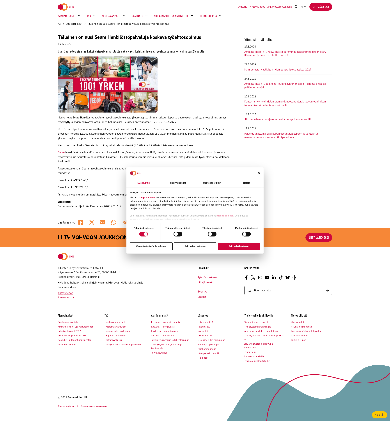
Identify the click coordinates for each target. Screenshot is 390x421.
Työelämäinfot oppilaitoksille (306, 331)
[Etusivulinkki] (66, 7)
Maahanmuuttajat (207, 348)
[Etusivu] (59, 24)
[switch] (178, 234)
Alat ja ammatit (111, 16)
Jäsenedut (203, 331)
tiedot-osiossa (225, 215)
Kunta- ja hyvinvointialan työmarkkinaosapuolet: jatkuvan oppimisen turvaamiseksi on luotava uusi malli (285, 103)
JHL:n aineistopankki (301, 326)
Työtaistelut (250, 351)
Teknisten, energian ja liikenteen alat (170, 339)
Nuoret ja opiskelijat (208, 344)
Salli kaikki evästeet (239, 246)
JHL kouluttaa (205, 335)
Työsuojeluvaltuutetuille (257, 360)
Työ (89, 16)
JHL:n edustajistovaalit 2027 (72, 335)
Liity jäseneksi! (205, 322)
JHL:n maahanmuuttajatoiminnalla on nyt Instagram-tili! (277, 119)
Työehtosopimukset (115, 322)
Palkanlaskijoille (299, 335)
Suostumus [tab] (143, 182)
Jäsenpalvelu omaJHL (209, 353)
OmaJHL (242, 6)
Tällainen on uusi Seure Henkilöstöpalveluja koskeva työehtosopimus (128, 23)
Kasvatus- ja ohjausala (163, 326)
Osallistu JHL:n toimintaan (211, 339)
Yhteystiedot (257, 6)
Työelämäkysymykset (115, 326)
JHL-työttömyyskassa (280, 6)
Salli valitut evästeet (195, 246)
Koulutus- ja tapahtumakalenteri (75, 339)
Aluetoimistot (66, 297)
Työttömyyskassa (208, 277)
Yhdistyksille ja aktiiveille (171, 16)
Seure (61, 152)
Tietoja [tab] (246, 182)
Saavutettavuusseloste (94, 406)
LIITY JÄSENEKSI (319, 237)
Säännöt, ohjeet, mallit (256, 322)
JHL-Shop (203, 357)
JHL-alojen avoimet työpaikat (166, 322)
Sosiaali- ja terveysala (162, 335)
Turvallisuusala (159, 352)
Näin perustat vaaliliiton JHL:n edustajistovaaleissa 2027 (277, 69)
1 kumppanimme (145, 197)
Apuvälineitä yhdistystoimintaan (261, 331)
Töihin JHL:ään (298, 339)
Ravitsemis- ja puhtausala (164, 331)
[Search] (327, 290)
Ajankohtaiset (67, 16)
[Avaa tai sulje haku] (296, 7)
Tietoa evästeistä (68, 406)
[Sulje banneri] (259, 173)
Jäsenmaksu (204, 326)
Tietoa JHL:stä (208, 16)
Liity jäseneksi (321, 6)
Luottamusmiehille (254, 356)
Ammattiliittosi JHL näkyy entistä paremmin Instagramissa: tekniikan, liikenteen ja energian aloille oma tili (285, 53)
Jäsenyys (137, 16)
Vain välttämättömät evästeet (151, 246)
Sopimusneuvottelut (68, 322)
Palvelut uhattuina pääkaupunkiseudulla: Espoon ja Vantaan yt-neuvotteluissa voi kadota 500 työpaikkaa (281, 135)
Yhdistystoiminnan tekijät (257, 326)
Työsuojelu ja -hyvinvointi (118, 331)
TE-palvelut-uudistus (116, 335)
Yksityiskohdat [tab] (178, 182)
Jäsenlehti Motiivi (67, 344)
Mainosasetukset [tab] (212, 182)
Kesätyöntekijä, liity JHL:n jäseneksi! (123, 344)
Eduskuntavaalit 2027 (69, 331)
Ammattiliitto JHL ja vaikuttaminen (76, 326)
